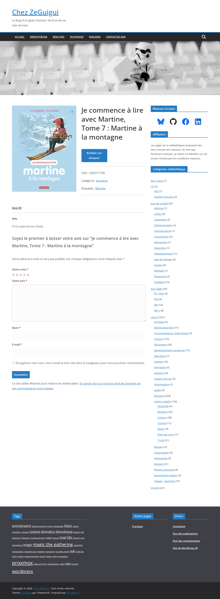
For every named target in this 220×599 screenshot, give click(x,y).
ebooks (76, 532)
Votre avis (19, 281)
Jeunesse (102, 181)
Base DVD (58, 36)
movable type (30, 551)
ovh (72, 551)
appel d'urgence (39, 526)
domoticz (48, 531)
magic (27, 544)
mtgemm (41, 551)
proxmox (22, 562)
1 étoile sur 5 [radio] (13, 274)
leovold (76, 538)
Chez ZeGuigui (35, 12)
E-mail (17, 344)
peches (21, 556)
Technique (77, 36)
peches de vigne (31, 556)
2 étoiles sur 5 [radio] (17, 274)
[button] (72, 110)
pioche (42, 556)
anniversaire (21, 526)
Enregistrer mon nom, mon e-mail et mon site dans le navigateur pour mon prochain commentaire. (80, 363)
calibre (76, 526)
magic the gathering (53, 544)
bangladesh (58, 526)
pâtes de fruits (40, 564)
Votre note (20, 269)
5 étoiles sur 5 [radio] (27, 274)
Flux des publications (185, 533)
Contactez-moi (116, 36)
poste (54, 556)
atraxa (50, 526)
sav (68, 563)
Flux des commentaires (186, 540)
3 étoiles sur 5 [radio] (20, 274)
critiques (25, 532)
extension (16, 538)
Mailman (95, 36)
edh (82, 532)
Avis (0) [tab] (16, 208)
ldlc (69, 537)
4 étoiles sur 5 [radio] (24, 274)
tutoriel (74, 564)
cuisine (34, 531)
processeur (63, 556)
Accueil (20, 36)
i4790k (48, 538)
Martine (100, 188)
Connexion (179, 526)
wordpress (22, 571)
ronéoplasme (53, 564)
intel (62, 537)
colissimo (16, 532)
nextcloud (50, 551)
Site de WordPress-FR (185, 548)
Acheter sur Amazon (94, 155)
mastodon (78, 545)
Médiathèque (38, 36)
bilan (68, 526)
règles (62, 564)
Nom (16, 328)
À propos (137, 526)
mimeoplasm (18, 551)
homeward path (37, 538)
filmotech (25, 538)
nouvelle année (62, 551)
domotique (64, 531)
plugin (49, 556)
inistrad (55, 538)
